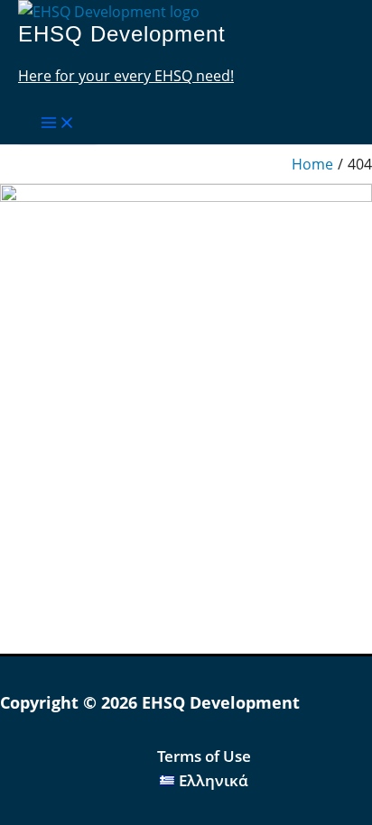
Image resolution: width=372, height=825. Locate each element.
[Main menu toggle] (58, 123)
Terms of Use (204, 756)
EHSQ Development (122, 34)
